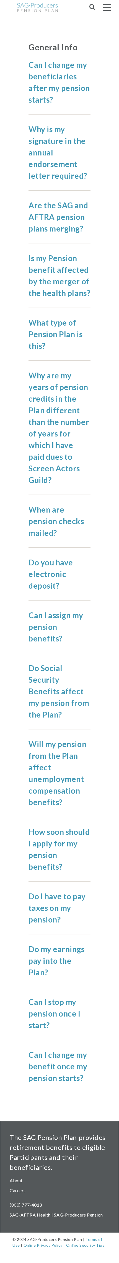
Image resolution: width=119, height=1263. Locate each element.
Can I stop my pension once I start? (55, 1013)
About (16, 1180)
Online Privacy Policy (43, 1245)
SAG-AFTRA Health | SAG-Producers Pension (56, 1214)
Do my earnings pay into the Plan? (57, 960)
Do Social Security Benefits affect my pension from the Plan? (59, 691)
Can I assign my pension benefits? (56, 626)
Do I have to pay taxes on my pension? (57, 908)
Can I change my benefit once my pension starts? (58, 1066)
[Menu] (107, 8)
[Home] (31, 7)
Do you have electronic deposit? (51, 574)
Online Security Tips (85, 1245)
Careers (18, 1190)
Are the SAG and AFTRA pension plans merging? (58, 217)
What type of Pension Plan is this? (55, 334)
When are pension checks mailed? (56, 521)
